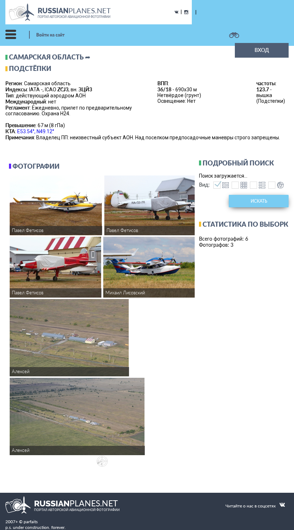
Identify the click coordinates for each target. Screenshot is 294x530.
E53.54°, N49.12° (35, 131)
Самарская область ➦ (49, 57)
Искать (259, 201)
